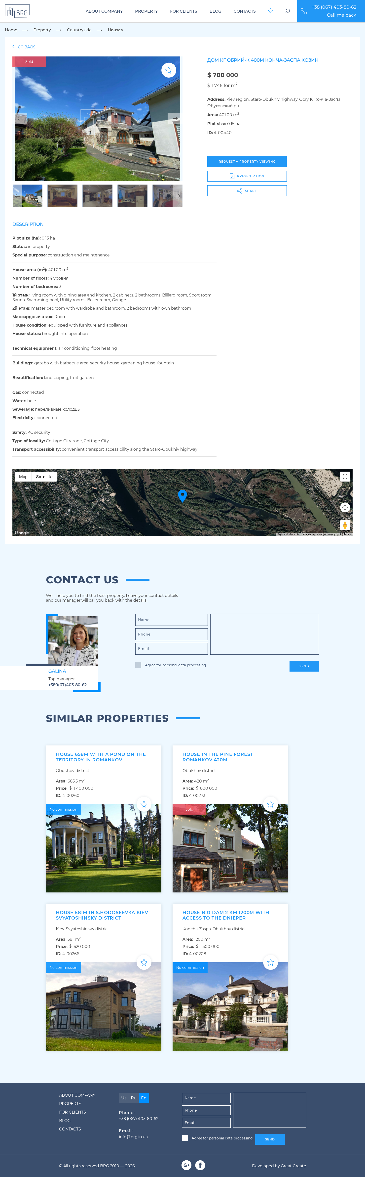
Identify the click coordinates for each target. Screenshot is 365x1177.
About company (104, 11)
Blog (215, 11)
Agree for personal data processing (175, 665)
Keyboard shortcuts (288, 534)
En (143, 1098)
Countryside (79, 30)
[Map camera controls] (345, 507)
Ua (124, 1098)
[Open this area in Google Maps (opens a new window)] (22, 533)
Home (11, 30)
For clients (183, 11)
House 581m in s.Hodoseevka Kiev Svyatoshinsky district (102, 915)
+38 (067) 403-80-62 (334, 7)
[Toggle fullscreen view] (345, 477)
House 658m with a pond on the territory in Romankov (101, 757)
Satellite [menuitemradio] (44, 476)
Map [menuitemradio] (23, 476)
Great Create (293, 1166)
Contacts (245, 11)
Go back (26, 47)
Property (146, 11)
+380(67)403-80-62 (67, 685)
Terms (347, 534)
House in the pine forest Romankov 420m (217, 757)
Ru (134, 1098)
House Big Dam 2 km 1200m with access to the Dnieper (225, 915)
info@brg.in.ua (133, 1136)
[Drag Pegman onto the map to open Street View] (345, 525)
